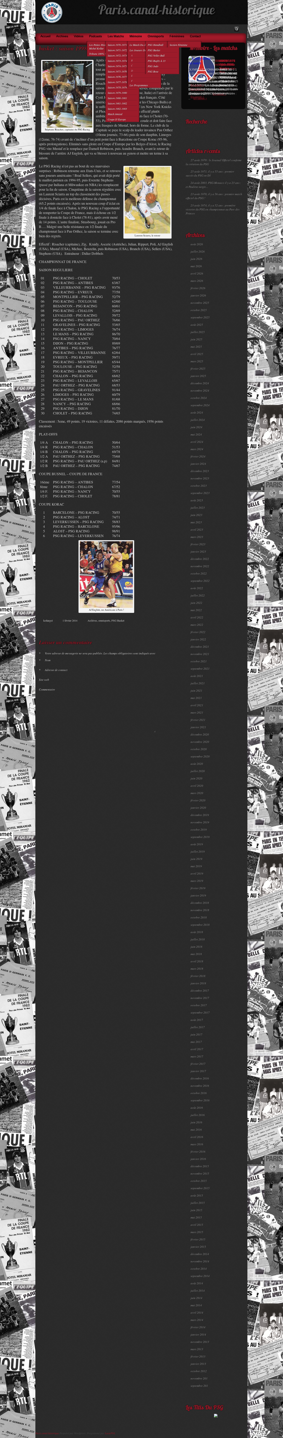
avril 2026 (197, 273)
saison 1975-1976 (117, 71)
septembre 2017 (200, 1012)
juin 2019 (196, 859)
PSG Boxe (153, 71)
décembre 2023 (200, 471)
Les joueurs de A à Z (141, 50)
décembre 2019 (200, 815)
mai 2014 (196, 1305)
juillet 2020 (198, 771)
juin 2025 (196, 339)
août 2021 (197, 676)
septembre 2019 (200, 837)
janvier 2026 (198, 295)
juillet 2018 (198, 939)
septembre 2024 (200, 405)
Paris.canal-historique (156, 11)
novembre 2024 (200, 390)
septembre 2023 (200, 493)
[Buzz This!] (168, 628)
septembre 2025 (200, 317)
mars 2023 (197, 537)
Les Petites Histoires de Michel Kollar (101, 46)
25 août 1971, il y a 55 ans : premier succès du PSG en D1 (210, 173)
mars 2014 (197, 1320)
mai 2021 (196, 698)
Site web (44, 680)
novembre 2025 (200, 303)
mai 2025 (196, 347)
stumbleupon (159, 628)
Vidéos (78, 36)
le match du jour (139, 45)
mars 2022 (197, 625)
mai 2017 (196, 1042)
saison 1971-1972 (117, 50)
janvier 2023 (198, 551)
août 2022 (197, 588)
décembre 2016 (200, 1078)
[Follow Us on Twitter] (236, 29)
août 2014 (197, 1283)
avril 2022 (197, 617)
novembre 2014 (200, 1261)
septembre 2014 (200, 1276)
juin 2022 (196, 603)
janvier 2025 (198, 376)
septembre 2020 (200, 756)
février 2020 (198, 800)
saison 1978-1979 (117, 87)
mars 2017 (197, 1056)
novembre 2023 (200, 478)
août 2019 (197, 844)
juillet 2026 (198, 251)
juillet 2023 (198, 508)
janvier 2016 (198, 1159)
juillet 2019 (198, 851)
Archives (62, 36)
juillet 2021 (198, 683)
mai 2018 (196, 954)
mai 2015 (196, 1217)
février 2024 (198, 456)
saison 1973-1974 (117, 61)
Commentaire (47, 689)
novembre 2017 (200, 998)
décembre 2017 (200, 991)
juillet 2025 (198, 332)
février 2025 (198, 369)
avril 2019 (197, 873)
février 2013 (198, 1356)
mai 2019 (196, 866)
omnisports (156, 36)
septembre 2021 (200, 669)
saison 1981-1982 (117, 103)
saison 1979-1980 (117, 92)
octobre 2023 (199, 486)
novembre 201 (199, 1378)
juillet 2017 (198, 1027)
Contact (195, 36)
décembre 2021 (200, 647)
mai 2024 (196, 434)
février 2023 (198, 544)
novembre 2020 (200, 742)
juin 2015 (196, 1210)
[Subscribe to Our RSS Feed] (243, 29)
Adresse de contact (53, 670)
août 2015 (197, 1195)
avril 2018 (197, 961)
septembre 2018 (200, 925)
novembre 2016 (200, 1086)
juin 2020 (196, 778)
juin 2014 (196, 1298)
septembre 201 (199, 1386)
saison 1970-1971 (117, 45)
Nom (44, 660)
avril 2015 (197, 1225)
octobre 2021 (199, 661)
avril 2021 (197, 705)
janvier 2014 (198, 1334)
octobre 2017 (199, 1005)
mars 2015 (197, 1232)
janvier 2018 (198, 983)
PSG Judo (153, 66)
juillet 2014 (198, 1291)
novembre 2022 (200, 566)
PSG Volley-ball (156, 55)
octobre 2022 (199, 573)
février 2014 (198, 1327)
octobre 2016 (199, 1093)
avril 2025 (197, 354)
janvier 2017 (198, 1071)
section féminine (178, 45)
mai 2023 (196, 522)
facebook (149, 628)
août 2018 (197, 932)
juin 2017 (196, 1034)
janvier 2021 (198, 727)
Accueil (45, 36)
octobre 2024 (199, 398)
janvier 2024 (198, 464)
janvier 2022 (198, 639)
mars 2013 (197, 1349)
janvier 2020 (198, 808)
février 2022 (198, 632)
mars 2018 (197, 969)
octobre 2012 (199, 1371)
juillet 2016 (198, 1115)
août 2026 (197, 244)
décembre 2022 (200, 559)
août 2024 (197, 412)
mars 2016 (197, 1144)
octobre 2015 (199, 1181)
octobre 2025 (199, 310)
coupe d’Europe (117, 119)
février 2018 (198, 976)
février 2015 (198, 1239)
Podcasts (95, 36)
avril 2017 (197, 1049)
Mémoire (136, 36)
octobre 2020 (199, 749)
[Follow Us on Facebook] (230, 29)
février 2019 (198, 888)
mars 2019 (197, 881)
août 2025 (197, 325)
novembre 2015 (200, 1173)
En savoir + (197, 96)
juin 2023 (196, 515)
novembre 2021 (200, 654)
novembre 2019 (200, 822)
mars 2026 (197, 281)
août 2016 (197, 1108)
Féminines (177, 36)
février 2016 (198, 1152)
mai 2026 (196, 266)
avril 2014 (197, 1312)
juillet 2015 (198, 1203)
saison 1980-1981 (117, 98)
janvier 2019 (198, 895)
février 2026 (198, 288)
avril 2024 (197, 442)
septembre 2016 (200, 1100)
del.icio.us (163, 628)
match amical (115, 114)
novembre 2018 (200, 910)
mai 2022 (196, 610)
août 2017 (197, 1020)
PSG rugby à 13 (156, 61)
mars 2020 (197, 793)
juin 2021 (196, 691)
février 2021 (198, 720)
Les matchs (116, 36)
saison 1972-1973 (117, 55)
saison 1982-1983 (117, 108)
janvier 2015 (198, 1247)
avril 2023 (197, 530)
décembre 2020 (200, 734)
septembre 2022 (200, 581)
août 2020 (197, 764)
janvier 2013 (198, 1364)
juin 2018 (196, 947)
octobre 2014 (199, 1269)
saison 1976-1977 (117, 76)
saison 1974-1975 (117, 66)
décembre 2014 (200, 1254)
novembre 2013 (200, 1342)
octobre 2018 (199, 917)
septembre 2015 (200, 1188)
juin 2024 (196, 427)
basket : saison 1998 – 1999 (71, 48)
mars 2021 (197, 712)
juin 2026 (196, 259)
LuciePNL (110, 1433)
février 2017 (198, 1064)
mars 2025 (197, 361)
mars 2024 (197, 449)
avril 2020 (197, 786)
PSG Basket (154, 50)
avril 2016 (197, 1137)
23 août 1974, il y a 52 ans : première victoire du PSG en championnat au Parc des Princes (212, 209)
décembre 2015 (200, 1166)
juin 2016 (196, 1122)
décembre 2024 (200, 383)
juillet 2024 (198, 420)
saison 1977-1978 (117, 82)
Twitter (154, 628)
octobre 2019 (199, 830)
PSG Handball (155, 45)
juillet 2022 (198, 595)
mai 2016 (196, 1130)
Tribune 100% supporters (103, 53)
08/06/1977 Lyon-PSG (227, 62)
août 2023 (197, 500)
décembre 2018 (200, 903)
